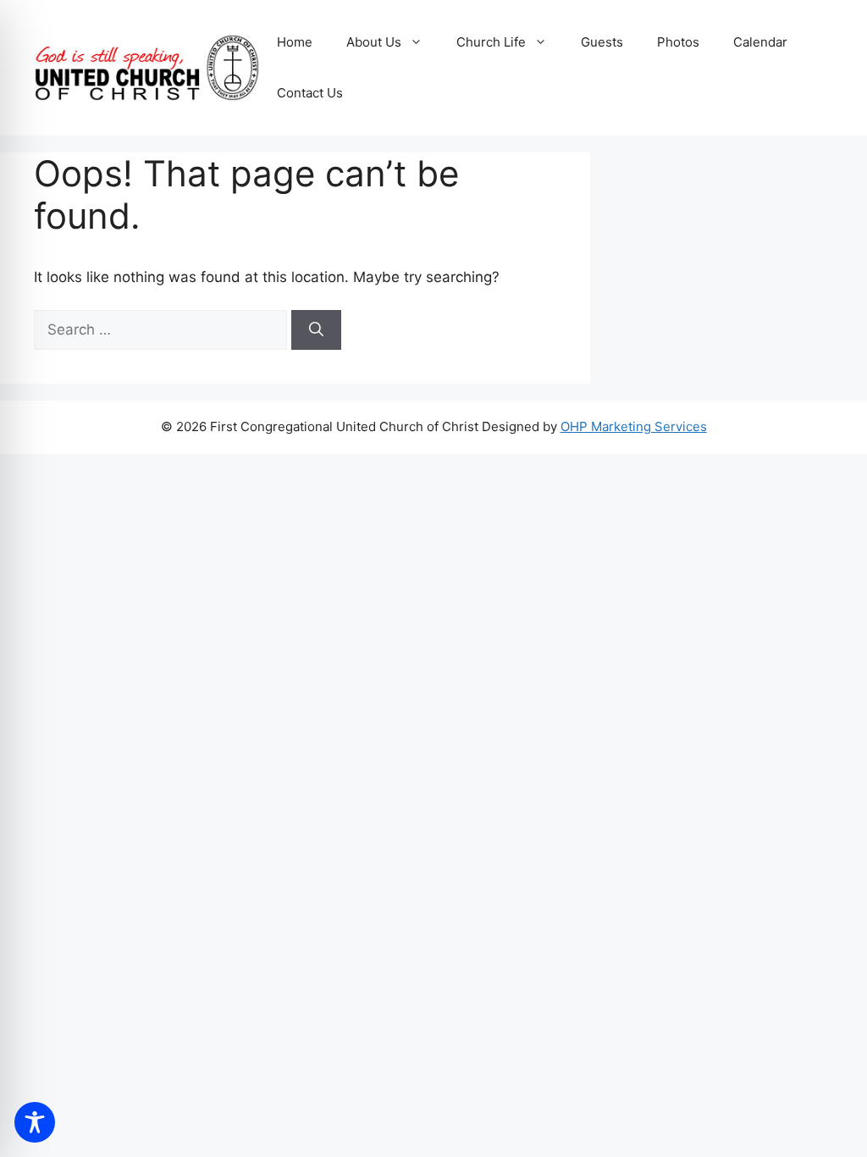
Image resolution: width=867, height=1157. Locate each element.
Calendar (760, 42)
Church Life (491, 42)
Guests (602, 42)
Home (294, 42)
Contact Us (310, 93)
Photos (678, 42)
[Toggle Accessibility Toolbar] (35, 1122)
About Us (373, 42)
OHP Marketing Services (634, 426)
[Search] (316, 330)
